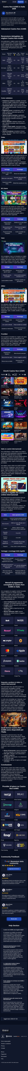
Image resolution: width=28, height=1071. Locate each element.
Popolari (3, 374)
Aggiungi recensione (14, 868)
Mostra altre (14, 918)
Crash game (15, 374)
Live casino (9, 374)
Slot (23, 374)
